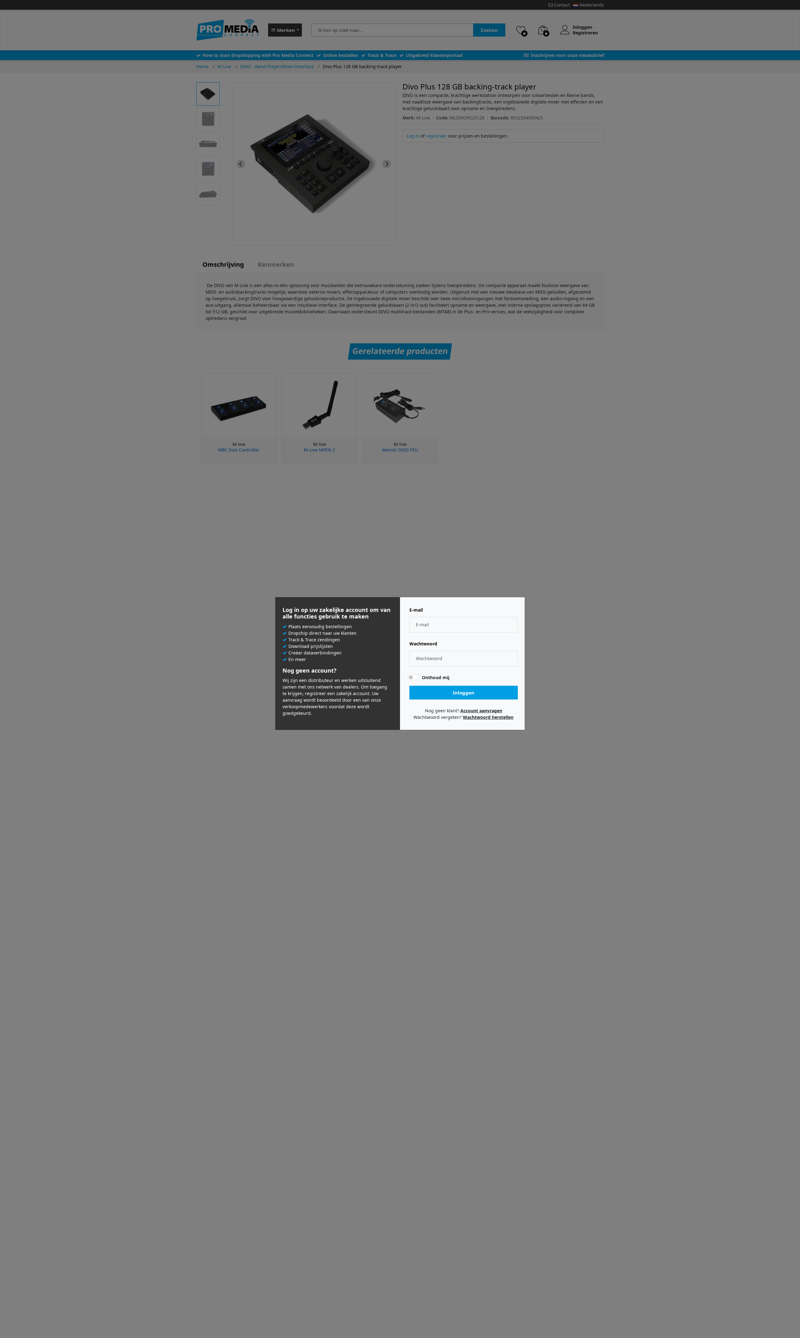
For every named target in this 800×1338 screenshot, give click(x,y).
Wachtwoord (423, 644)
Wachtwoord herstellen (488, 717)
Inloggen (463, 692)
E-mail (416, 610)
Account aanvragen (481, 711)
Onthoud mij (435, 677)
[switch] (413, 677)
